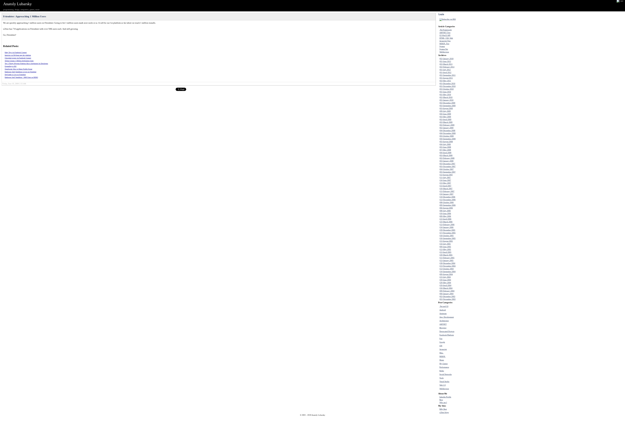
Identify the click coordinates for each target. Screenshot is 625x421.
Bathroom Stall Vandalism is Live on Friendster (20, 72)
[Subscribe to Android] (465, 310)
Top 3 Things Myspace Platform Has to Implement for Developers (26, 63)
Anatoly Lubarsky (17, 4)
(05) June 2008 (445, 147)
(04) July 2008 (445, 144)
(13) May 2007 (445, 183)
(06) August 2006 (446, 208)
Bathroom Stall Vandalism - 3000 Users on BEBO (21, 77)
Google (442, 342)
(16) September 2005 (447, 238)
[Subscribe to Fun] (465, 338)
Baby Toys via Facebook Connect (16, 52)
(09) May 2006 (445, 216)
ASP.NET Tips (444, 33)
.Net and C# (443, 306)
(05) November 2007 (447, 166)
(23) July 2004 (445, 277)
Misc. (441, 353)
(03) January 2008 (446, 161)
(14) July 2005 (445, 244)
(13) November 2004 (447, 266)
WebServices (444, 52)
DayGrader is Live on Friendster (15, 74)
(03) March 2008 (445, 155)
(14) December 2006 (447, 197)
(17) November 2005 (447, 233)
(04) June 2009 (445, 114)
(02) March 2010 (445, 97)
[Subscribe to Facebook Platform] (465, 335)
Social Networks (445, 374)
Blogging (442, 328)
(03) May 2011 (445, 81)
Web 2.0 (442, 385)
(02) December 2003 (447, 296)
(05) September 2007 (447, 172)
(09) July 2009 (445, 111)
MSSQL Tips (444, 44)
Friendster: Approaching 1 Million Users (24, 16)
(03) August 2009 (446, 108)
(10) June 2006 (445, 213)
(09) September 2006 (447, 205)
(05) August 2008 (446, 142)
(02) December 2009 (447, 103)
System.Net (443, 49)
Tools (441, 378)
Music (441, 360)
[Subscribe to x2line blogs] (465, 412)
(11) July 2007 (445, 177)
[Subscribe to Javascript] (465, 349)
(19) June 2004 (445, 280)
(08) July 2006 (445, 211)
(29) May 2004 (445, 283)
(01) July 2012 (445, 70)
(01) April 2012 (445, 72)
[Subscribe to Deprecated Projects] (465, 331)
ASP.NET (443, 324)
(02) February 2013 (446, 67)
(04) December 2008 (447, 130)
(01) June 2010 (445, 92)
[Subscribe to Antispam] (465, 313)
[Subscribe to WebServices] (465, 388)
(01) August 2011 (446, 78)
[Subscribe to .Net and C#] (465, 306)
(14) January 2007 (446, 194)
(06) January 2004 (446, 294)
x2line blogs (444, 412)
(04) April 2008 (445, 153)
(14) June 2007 (445, 180)
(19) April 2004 (445, 285)
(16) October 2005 (446, 236)
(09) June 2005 (445, 247)
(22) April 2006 (445, 219)
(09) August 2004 (446, 274)
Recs (441, 400)
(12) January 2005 (446, 260)
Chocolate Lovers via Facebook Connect (18, 58)
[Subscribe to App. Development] (465, 317)
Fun (440, 339)
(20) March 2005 (445, 255)
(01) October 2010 (446, 89)
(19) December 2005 (447, 230)
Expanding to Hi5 (10, 66)
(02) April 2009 (445, 119)
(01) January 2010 (446, 100)
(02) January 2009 (446, 128)
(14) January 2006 (446, 227)
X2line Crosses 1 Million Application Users (19, 61)
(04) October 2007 (446, 169)
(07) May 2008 (445, 150)
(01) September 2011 (447, 75)
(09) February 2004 (446, 291)
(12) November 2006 (447, 200)
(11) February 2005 (446, 258)
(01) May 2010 (445, 94)
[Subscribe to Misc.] (465, 352)
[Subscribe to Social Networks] (465, 374)
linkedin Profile (445, 397)
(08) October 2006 (446, 202)
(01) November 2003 (447, 299)
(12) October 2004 (446, 269)
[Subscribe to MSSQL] (465, 356)
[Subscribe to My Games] (465, 363)
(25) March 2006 (445, 222)
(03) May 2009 (445, 117)
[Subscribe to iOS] (465, 345)
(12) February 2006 (446, 224)
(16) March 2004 (445, 288)
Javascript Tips (445, 41)
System (442, 46)
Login (441, 14)
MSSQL (442, 356)
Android (442, 310)
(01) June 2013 (445, 61)
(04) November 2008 (447, 133)
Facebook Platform (446, 335)
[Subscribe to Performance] (465, 367)
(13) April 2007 (445, 186)
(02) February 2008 (446, 158)
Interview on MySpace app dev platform (18, 55)
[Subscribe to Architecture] (465, 320)
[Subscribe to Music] (465, 360)
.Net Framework (445, 30)
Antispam (443, 313)
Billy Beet (443, 409)
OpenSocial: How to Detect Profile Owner (18, 69)
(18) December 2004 (447, 263)
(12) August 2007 (446, 175)
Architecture (444, 321)
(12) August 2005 (446, 241)
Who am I (443, 402)
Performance (444, 367)
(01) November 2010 (447, 86)
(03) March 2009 (445, 122)
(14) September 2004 (447, 271)
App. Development (446, 317)
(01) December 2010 (447, 83)
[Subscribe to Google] (465, 342)
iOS (440, 346)
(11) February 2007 (446, 191)
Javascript (443, 349)
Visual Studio (444, 381)
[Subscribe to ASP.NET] (465, 324)
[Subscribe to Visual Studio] (465, 381)
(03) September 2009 (447, 106)
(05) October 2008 (446, 136)
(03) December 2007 (447, 164)
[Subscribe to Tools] (465, 378)
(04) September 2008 (447, 139)
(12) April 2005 (445, 252)
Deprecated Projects (446, 331)
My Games (443, 364)
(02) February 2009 (446, 125)
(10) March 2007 (445, 189)
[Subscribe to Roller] (465, 370)
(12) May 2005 (445, 249)
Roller (441, 371)
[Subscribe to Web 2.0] (465, 385)
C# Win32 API (444, 35)
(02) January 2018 (446, 59)
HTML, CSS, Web (446, 38)
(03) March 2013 (445, 64)
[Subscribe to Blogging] (465, 327)
